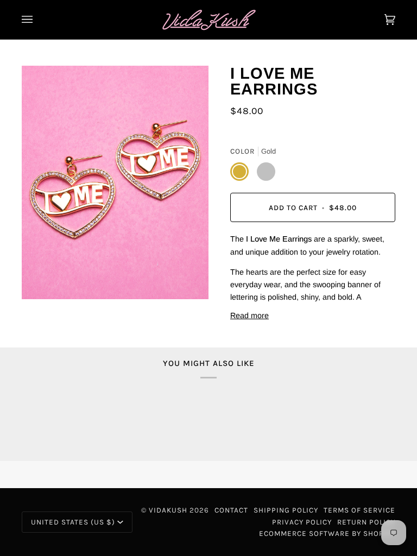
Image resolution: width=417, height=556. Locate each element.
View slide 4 (53, 305)
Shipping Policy (286, 510)
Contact (231, 510)
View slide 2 (39, 305)
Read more (249, 315)
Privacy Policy (302, 522)
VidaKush (168, 510)
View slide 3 (46, 305)
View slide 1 (32, 305)
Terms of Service (359, 510)
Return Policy (366, 522)
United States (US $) (73, 522)
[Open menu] (38, 19)
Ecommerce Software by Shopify (327, 533)
